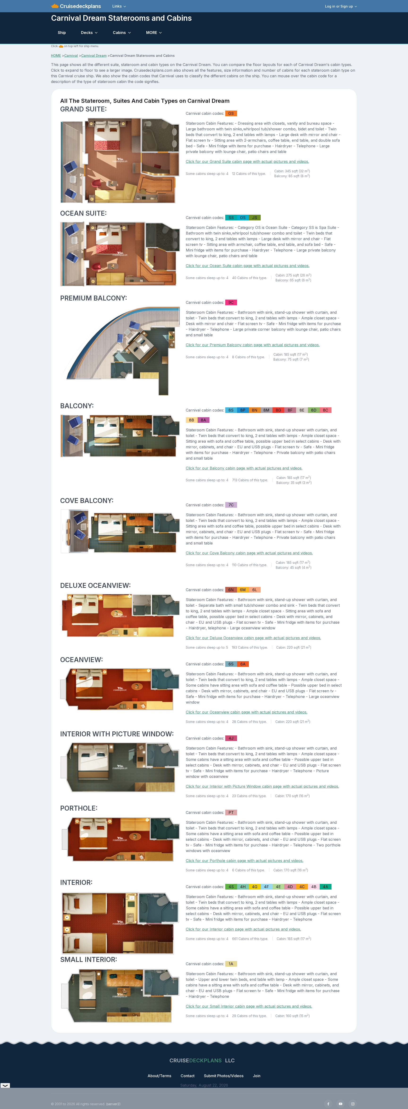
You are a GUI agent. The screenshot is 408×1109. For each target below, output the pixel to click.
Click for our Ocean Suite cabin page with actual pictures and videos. (248, 265)
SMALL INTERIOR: (88, 960)
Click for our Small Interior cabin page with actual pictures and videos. (249, 1006)
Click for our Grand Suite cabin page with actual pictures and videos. (247, 161)
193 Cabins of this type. (250, 647)
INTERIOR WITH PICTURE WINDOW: (117, 734)
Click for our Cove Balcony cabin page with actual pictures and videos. (249, 553)
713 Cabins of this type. (250, 480)
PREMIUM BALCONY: (93, 298)
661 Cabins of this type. (250, 939)
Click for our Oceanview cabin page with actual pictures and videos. (246, 712)
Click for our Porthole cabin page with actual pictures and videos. (244, 860)
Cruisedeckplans (80, 6)
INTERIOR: (76, 882)
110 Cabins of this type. (249, 565)
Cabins (119, 32)
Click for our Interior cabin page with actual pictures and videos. (243, 929)
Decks (87, 32)
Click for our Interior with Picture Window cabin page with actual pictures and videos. (262, 786)
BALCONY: (77, 406)
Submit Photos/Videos (223, 1075)
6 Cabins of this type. (248, 870)
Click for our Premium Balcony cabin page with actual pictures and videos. (253, 344)
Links (117, 6)
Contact (188, 1075)
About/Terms (159, 1075)
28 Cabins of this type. (249, 722)
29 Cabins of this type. (249, 1016)
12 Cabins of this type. (249, 174)
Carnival (71, 56)
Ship (62, 32)
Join (256, 1075)
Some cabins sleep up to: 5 (207, 647)
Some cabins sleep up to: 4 (207, 174)
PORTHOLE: (79, 808)
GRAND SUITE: (83, 109)
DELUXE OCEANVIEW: (95, 585)
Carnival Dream (93, 56)
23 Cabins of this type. (249, 796)
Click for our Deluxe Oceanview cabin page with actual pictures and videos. (253, 637)
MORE (151, 32)
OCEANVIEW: (81, 660)
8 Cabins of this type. (248, 357)
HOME (56, 56)
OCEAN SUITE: (83, 213)
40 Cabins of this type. (249, 278)
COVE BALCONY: (87, 501)
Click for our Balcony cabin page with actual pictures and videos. (244, 468)
